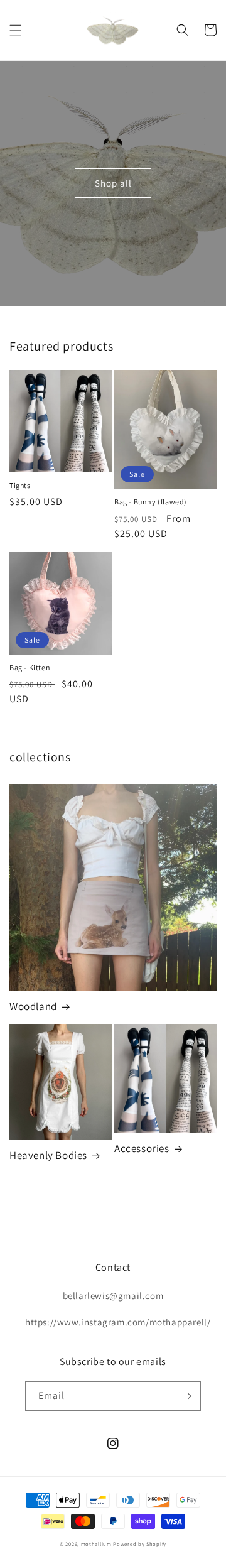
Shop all (113, 183)
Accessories (142, 1148)
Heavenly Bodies (48, 1155)
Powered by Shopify (139, 1543)
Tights (20, 485)
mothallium (96, 1543)
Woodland (33, 1006)
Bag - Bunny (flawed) (150, 501)
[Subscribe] (186, 1396)
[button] (16, 30)
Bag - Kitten (29, 667)
